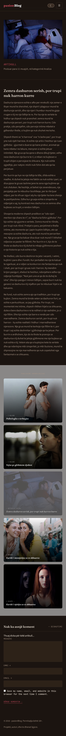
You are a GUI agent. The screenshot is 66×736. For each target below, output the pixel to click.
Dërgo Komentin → (13, 702)
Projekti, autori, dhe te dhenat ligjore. (21, 727)
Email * (8, 678)
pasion (12, 5)
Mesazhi (8, 639)
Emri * (7, 665)
